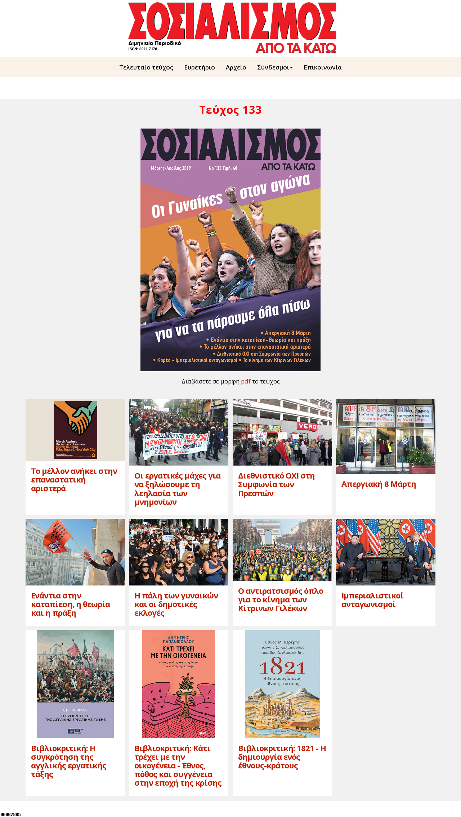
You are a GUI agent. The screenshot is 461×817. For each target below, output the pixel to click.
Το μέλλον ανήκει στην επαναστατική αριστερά (74, 479)
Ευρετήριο (199, 67)
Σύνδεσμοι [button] (273, 67)
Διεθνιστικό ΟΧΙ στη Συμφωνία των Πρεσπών (276, 484)
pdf (246, 381)
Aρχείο (236, 67)
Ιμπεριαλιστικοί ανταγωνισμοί (372, 599)
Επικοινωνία (323, 67)
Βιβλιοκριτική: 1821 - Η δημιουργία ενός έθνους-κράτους (282, 756)
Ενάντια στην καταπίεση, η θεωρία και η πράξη (70, 604)
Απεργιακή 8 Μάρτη (378, 483)
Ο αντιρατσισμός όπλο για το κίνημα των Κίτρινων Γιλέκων (280, 599)
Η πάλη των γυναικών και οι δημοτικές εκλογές (176, 604)
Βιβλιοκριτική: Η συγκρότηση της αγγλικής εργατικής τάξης (68, 761)
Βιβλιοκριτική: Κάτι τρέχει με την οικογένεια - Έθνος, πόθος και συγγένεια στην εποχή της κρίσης (177, 765)
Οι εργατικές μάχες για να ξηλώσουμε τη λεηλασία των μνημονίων (177, 488)
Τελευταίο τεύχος (146, 67)
